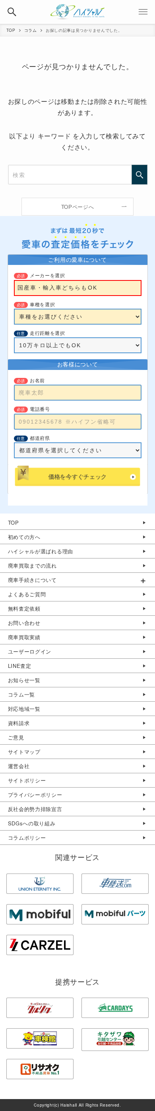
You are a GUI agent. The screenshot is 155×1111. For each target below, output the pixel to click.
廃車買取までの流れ (32, 565)
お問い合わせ (24, 623)
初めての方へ (24, 537)
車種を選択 (42, 304)
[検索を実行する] (139, 175)
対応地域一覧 (24, 708)
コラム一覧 (21, 694)
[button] (12, 12)
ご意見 (16, 737)
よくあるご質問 (27, 594)
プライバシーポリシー (35, 794)
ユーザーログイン (30, 651)
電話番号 (40, 409)
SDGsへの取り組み (32, 823)
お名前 (37, 380)
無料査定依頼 (24, 608)
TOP (13, 522)
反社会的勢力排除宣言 (35, 809)
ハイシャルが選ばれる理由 (40, 551)
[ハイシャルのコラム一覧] (77, 12)
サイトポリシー (27, 780)
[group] (77, 580)
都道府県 (40, 438)
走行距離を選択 (47, 333)
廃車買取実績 (24, 637)
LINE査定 (19, 665)
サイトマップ (24, 751)
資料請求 (19, 723)
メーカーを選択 (47, 275)
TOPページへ (77, 206)
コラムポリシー (27, 837)
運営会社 (19, 766)
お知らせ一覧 (24, 680)
